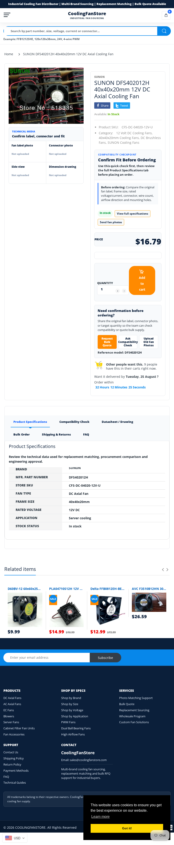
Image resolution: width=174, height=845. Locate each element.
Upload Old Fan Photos (148, 342)
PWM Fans (68, 722)
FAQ (6, 777)
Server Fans (11, 722)
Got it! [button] (127, 828)
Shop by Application (74, 716)
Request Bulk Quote (107, 342)
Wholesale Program (132, 716)
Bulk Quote (126, 704)
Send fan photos (111, 222)
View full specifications (132, 213)
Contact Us (10, 752)
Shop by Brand (71, 698)
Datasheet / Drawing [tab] (117, 422)
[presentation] (163, 569)
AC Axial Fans (12, 704)
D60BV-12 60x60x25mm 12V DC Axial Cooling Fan (25, 588)
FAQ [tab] (86, 434)
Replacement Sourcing (134, 710)
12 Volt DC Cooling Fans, (134, 133)
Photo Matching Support (136, 698)
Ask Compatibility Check (128, 342)
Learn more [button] (100, 817)
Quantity (105, 283)
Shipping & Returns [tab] (56, 434)
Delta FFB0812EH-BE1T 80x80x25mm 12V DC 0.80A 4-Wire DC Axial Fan (107, 588)
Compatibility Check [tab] (74, 422)
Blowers (8, 716)
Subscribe (105, 658)
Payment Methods (16, 770)
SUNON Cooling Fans (123, 142)
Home (8, 54)
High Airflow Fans (73, 734)
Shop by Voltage (72, 710)
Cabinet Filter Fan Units (19, 728)
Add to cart (142, 283)
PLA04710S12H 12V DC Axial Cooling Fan (66, 588)
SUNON (99, 77)
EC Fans (8, 710)
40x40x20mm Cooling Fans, (119, 138)
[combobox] (14, 838)
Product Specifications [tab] (30, 422)
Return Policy (12, 764)
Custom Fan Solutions (134, 722)
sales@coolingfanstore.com (88, 760)
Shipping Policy (13, 758)
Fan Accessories (13, 734)
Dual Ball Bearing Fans (76, 728)
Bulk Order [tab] (21, 434)
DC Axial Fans (12, 698)
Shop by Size (69, 704)
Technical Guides (14, 782)
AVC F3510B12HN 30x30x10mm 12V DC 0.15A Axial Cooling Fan (149, 588)
